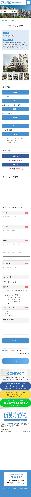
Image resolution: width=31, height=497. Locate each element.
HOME (3, 20)
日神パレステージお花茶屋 (12, 350)
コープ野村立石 (22, 353)
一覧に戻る (15, 361)
